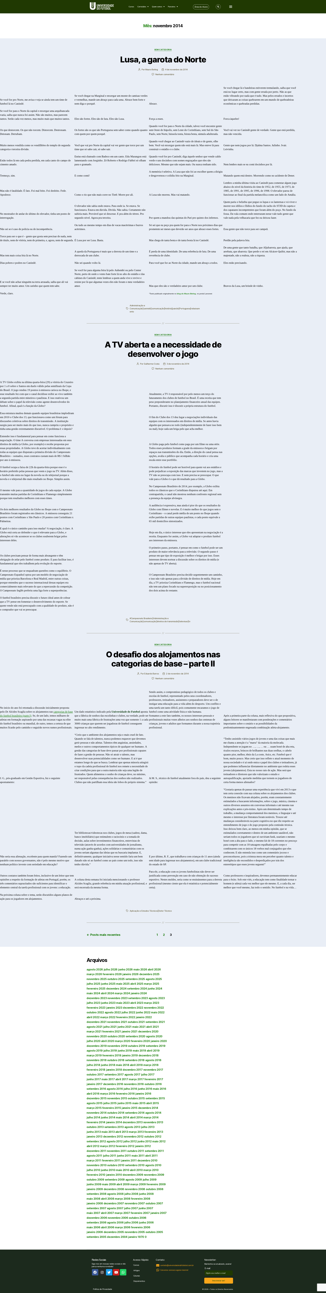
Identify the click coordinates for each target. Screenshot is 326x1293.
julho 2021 (110, 1026)
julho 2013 (147, 1127)
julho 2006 (131, 1222)
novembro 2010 (97, 1165)
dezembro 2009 (133, 1174)
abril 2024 (107, 993)
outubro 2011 (135, 1151)
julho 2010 (93, 1170)
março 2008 (122, 1198)
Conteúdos (141, 6)
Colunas (136, 1275)
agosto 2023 (157, 998)
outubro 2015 (136, 1098)
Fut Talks (293, 38)
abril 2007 (107, 1213)
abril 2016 (93, 1093)
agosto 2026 (95, 969)
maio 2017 (108, 1079)
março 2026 (94, 974)
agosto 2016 (115, 1088)
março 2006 (122, 1227)
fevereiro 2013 (153, 1131)
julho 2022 (128, 1012)
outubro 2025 (116, 979)
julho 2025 (93, 983)
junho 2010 (108, 1170)
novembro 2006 (118, 1217)
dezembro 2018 (149, 1055)
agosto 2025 (154, 979)
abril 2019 (153, 1050)
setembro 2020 (135, 1036)
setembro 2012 (96, 1141)
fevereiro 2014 (96, 1122)
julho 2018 (93, 1065)
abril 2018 (136, 1065)
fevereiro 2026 (112, 974)
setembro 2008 (96, 1193)
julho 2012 (130, 1141)
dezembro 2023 (97, 998)
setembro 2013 (114, 1127)
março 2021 (94, 1031)
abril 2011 (151, 1155)
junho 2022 (143, 1012)
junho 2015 (124, 1103)
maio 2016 (159, 1088)
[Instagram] (102, 1272)
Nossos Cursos (296, 28)
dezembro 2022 (133, 1007)
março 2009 (138, 1184)
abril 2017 (121, 1079)
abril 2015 (152, 1103)
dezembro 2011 (96, 1151)
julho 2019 (110, 1050)
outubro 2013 (95, 1127)
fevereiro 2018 (96, 1069)
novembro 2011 (117, 1151)
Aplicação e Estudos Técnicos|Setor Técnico (151, 911)
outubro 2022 (95, 1012)
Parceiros (171, 6)
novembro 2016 (134, 1084)
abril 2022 (93, 1017)
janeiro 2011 (129, 1160)
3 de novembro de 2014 (178, 364)
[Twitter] (109, 1272)
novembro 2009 (154, 1174)
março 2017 (136, 1079)
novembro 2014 (97, 1112)
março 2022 (107, 1017)
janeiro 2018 (114, 1069)
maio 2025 (123, 983)
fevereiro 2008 (140, 1198)
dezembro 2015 (97, 1098)
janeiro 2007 (158, 1213)
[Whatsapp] (123, 1272)
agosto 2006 (115, 1222)
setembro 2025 (135, 979)
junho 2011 (124, 1155)
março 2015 (94, 1108)
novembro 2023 (117, 998)
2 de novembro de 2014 (177, 673)
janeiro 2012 (143, 1146)
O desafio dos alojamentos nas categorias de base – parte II (163, 659)
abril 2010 (136, 1170)
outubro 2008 (154, 1189)
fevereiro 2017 (153, 1079)
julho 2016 (130, 1088)
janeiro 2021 (129, 1031)
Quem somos (157, 6)
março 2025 (151, 983)
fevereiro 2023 (96, 1007)
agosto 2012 (115, 1141)
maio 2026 (140, 969)
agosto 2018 (153, 1060)
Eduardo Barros (151, 673)
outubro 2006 (137, 1217)
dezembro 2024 (116, 988)
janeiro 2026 (130, 974)
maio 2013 (108, 1131)
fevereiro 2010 (96, 1174)
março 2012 (107, 1146)
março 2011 (94, 1160)
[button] (201, 6)
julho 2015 (110, 1103)
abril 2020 (107, 1041)
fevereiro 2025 (96, 988)
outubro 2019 (136, 1045)
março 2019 (94, 1055)
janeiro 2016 (143, 1093)
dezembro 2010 (147, 1160)
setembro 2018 (135, 1060)
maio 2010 (122, 1170)
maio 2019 (139, 1050)
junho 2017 (94, 1079)
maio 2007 (93, 1213)
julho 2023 (93, 1002)
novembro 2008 (135, 1189)
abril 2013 (121, 1131)
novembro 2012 (134, 1136)
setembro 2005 (96, 1236)
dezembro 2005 (114, 1232)
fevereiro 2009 (156, 1184)
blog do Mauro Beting (186, 294)
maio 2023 (123, 1002)
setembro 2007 (96, 1208)
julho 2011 (109, 1155)
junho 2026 (125, 969)
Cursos (131, 6)
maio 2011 (138, 1155)
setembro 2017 (114, 1074)
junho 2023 (108, 1002)
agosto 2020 (154, 1036)
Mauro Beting (151, 69)
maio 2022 (158, 1012)
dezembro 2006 (97, 1217)
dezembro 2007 (114, 1203)
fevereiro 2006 (140, 1227)
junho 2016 (145, 1088)
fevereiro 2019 (111, 1055)
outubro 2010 (115, 1165)
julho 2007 (131, 1208)
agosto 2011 (94, 1155)
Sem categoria (163, 50)
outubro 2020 (116, 1036)
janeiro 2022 (144, 1017)
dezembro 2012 (113, 1136)
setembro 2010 (135, 1165)
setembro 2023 (138, 998)
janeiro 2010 (114, 1174)
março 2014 (150, 1117)
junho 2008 (146, 1193)
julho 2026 (110, 969)
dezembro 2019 (97, 1045)
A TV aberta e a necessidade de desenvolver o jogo (163, 349)
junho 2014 (108, 1117)
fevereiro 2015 (111, 1108)
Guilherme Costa (151, 364)
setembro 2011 (154, 1151)
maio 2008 (93, 1198)
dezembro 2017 (133, 1069)
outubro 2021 (136, 1022)
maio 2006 (93, 1227)
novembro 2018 (97, 1060)
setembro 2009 (115, 1179)
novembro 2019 (117, 1045)
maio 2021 (139, 1026)
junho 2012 (144, 1141)
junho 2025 (108, 983)
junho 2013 (94, 1131)
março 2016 (107, 1093)
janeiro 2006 (95, 1232)
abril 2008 (107, 1198)
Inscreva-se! (218, 1280)
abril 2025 (136, 983)
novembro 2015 (117, 1098)
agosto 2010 (153, 1165)
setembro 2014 (135, 1112)
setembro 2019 (155, 1045)
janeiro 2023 (114, 1007)
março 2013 (136, 1131)
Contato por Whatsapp (308, 106)
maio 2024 (93, 993)
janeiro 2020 (159, 1041)
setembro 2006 (96, 1222)
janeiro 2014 (114, 1122)
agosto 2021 (95, 1026)
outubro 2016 (153, 1084)
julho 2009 (150, 1179)
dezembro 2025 (149, 974)
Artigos (292, 33)
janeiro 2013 (94, 1136)
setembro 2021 (155, 1022)
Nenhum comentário (164, 74)
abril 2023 (136, 1002)
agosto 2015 (95, 1103)
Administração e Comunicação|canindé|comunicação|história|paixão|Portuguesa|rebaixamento (165, 308)
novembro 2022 (154, 1007)
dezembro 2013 (133, 1122)
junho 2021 (124, 1026)
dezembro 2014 (148, 1108)
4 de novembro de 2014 (176, 69)
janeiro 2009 (95, 1189)
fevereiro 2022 (125, 1017)
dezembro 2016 (113, 1084)
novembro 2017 (153, 1069)
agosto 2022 (113, 1012)
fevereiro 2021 (111, 1031)
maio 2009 (109, 1184)
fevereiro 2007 (140, 1213)
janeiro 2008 (95, 1203)
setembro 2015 (155, 1098)
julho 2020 (93, 1041)
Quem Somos (295, 43)
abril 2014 (136, 1117)
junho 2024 (155, 988)
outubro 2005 (154, 1232)
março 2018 (150, 1065)
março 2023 (151, 1002)
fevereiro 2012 (125, 1146)
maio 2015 (139, 1103)
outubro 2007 (154, 1203)
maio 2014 (122, 1117)
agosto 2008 (115, 1193)
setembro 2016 (96, 1088)
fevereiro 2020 (140, 1041)
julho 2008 (131, 1193)
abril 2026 (154, 969)
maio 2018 (122, 1065)
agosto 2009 (133, 1179)
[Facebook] (95, 1272)
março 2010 (150, 1170)
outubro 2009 (95, 1179)
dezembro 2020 (148, 1031)
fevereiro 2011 (111, 1160)
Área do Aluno (294, 56)
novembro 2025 (97, 979)
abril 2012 (93, 1146)
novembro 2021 (117, 1022)
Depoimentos (139, 1281)
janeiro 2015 (129, 1108)
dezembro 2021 (97, 1022)
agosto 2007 (115, 1208)
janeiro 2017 (94, 1084)
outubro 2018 (115, 1060)
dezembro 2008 (114, 1189)
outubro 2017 (95, 1074)
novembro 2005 (135, 1232)
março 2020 (122, 1041)
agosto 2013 (132, 1127)
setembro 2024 (137, 988)
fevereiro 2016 (125, 1093)
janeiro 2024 (139, 993)
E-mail (208, 1268)
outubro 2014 (115, 1112)
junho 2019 (125, 1050)
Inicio (291, 22)
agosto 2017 (132, 1074)
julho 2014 (93, 1117)
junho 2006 (146, 1222)
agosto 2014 (153, 1112)
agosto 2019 (95, 1050)
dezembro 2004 (117, 1236)
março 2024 (122, 993)
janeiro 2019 (130, 1055)
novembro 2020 (97, 1036)
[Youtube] (116, 1272)
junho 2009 (94, 1184)
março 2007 (122, 1213)
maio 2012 (159, 1141)
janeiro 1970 (136, 1236)
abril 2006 (107, 1227)
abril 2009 (123, 1184)
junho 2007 (146, 1208)
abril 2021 (152, 1026)
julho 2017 (147, 1074)
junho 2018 (108, 1065)
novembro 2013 (153, 1122)
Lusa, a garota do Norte (163, 59)
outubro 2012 (152, 1136)
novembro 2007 (135, 1203)
